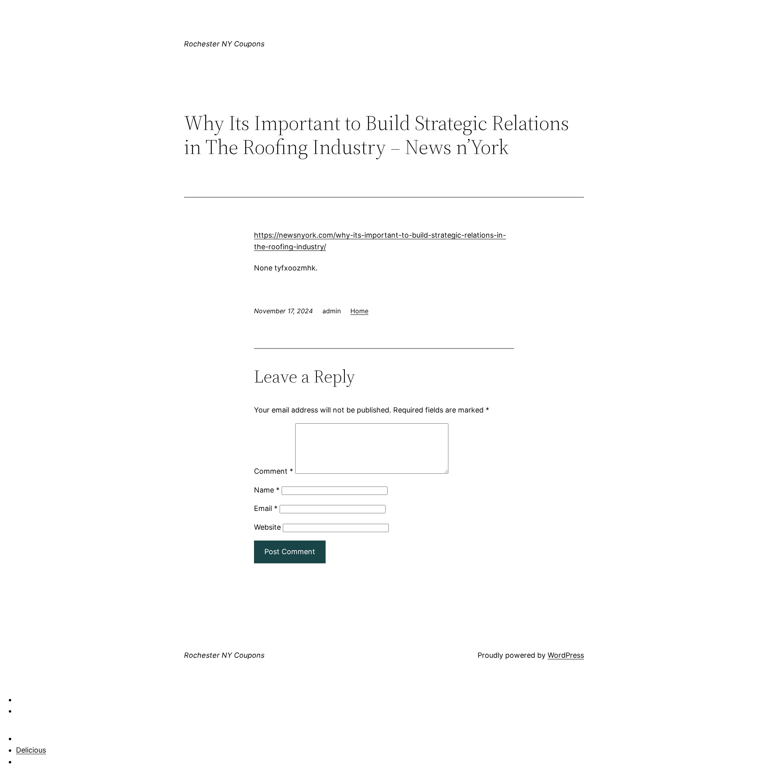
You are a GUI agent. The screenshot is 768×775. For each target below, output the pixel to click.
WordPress (566, 655)
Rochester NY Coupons (224, 44)
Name (267, 490)
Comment (273, 471)
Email (266, 508)
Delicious (31, 750)
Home (359, 311)
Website (267, 527)
